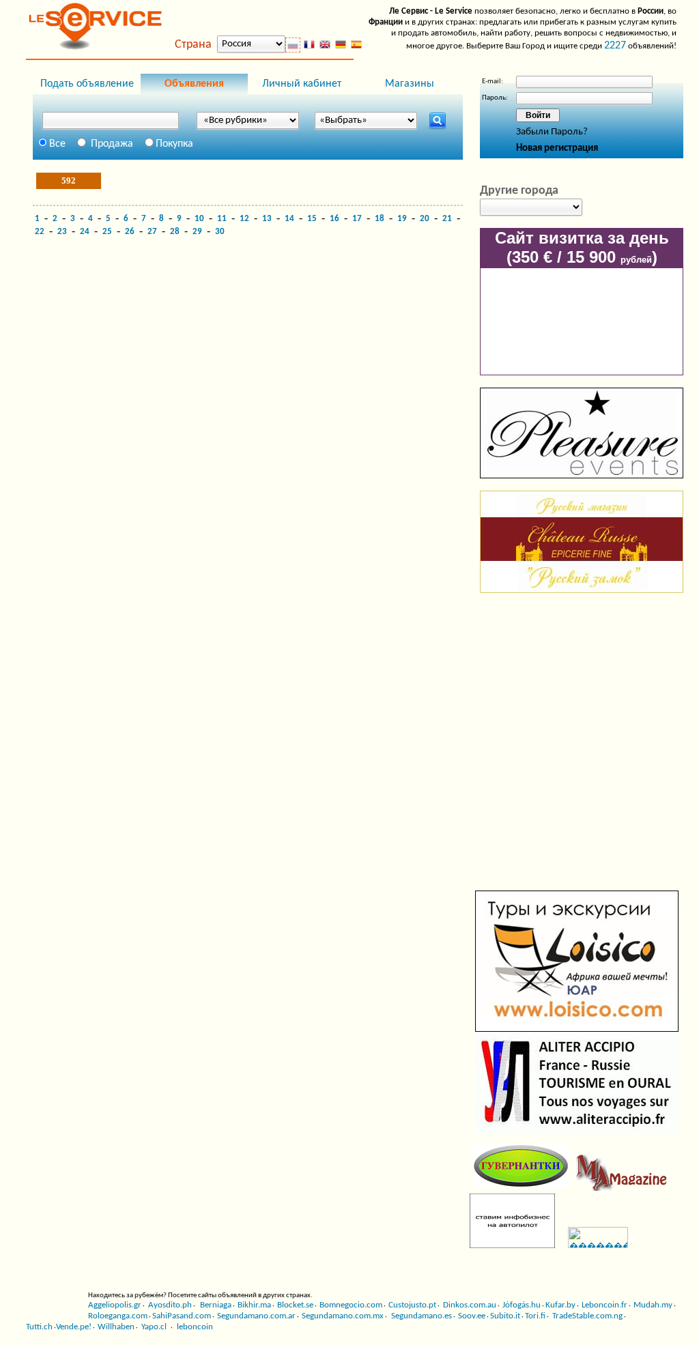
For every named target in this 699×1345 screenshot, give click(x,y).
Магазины (409, 83)
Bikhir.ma (254, 1305)
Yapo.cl (153, 1326)
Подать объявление (87, 83)
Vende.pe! (73, 1326)
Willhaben (116, 1326)
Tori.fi (535, 1316)
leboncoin (195, 1326)
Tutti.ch (39, 1326)
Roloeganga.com (117, 1316)
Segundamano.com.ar (256, 1316)
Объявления (194, 83)
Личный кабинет (301, 83)
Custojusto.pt (412, 1305)
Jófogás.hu (521, 1305)
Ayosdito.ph (169, 1305)
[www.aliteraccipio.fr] (577, 1131)
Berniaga (214, 1305)
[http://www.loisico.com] (577, 1029)
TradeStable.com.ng (586, 1316)
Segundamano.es (421, 1316)
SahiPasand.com (181, 1316)
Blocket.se (295, 1305)
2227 (615, 45)
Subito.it (505, 1316)
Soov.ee (471, 1316)
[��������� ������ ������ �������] (593, 1245)
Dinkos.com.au (468, 1305)
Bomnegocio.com (350, 1305)
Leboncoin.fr (604, 1305)
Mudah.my (652, 1305)
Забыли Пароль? (552, 132)
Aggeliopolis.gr (114, 1305)
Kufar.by (560, 1305)
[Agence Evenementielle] (581, 476)
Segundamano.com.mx (343, 1316)
